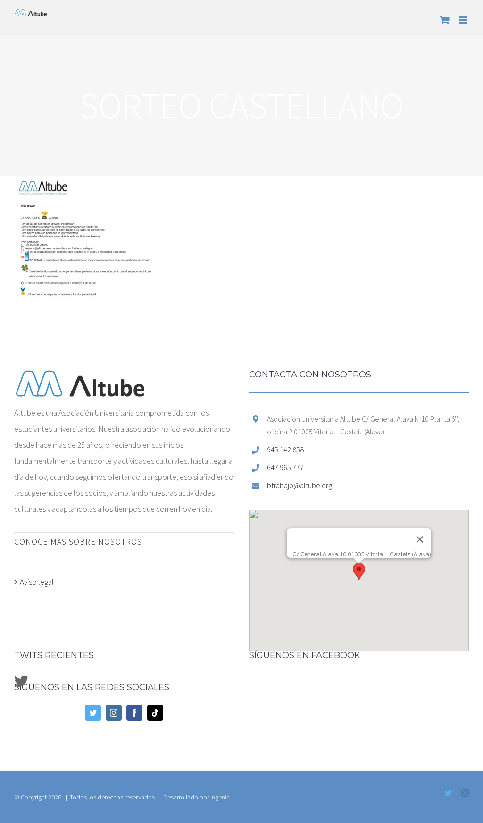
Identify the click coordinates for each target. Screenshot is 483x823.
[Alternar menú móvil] (464, 20)
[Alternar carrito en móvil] (445, 20)
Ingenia (220, 797)
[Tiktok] (155, 713)
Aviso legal (37, 582)
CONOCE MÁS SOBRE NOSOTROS (78, 541)
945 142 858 (285, 449)
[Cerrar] (419, 539)
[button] (359, 571)
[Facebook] (134, 713)
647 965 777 (285, 467)
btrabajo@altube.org (299, 485)
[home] (80, 378)
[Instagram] (114, 713)
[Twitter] (93, 713)
